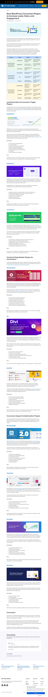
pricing (17, 442)
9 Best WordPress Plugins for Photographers (39, 667)
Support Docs (35, 683)
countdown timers (23, 291)
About (27, 681)
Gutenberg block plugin (19, 283)
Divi (8, 316)
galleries (36, 343)
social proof (20, 109)
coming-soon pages (35, 389)
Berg (12, 643)
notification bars (33, 226)
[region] (36, 690)
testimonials (16, 264)
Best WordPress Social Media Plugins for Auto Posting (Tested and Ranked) (23, 667)
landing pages (26, 264)
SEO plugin (19, 534)
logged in (13, 655)
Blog (34, 681)
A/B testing (37, 136)
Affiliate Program (27, 684)
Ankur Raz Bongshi (10, 20)
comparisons (13, 442)
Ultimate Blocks (11, 267)
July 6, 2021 (13, 644)
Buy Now (44, 5)
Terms (24, 692)
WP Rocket (10, 565)
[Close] (45, 686)
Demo (42, 685)
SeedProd (9, 368)
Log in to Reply (11, 649)
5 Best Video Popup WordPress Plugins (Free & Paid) (8, 667)
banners (12, 227)
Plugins (8, 10)
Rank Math (10, 519)
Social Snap (10, 473)
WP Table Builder (11, 425)
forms (20, 264)
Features (42, 681)
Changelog (35, 685)
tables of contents (15, 291)
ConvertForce (10, 209)
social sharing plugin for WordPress (20, 488)
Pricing (42, 683)
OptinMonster (10, 114)
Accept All (35, 693)
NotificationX (10, 163)
